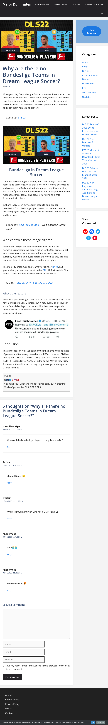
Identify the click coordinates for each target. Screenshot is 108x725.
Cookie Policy (12, 699)
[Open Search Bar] (101, 13)
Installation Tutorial (94, 4)
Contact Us (10, 713)
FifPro (55, 266)
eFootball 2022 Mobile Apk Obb (35, 283)
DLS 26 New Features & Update (88, 142)
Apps (85, 62)
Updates (86, 96)
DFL (44, 270)
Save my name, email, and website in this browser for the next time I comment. (38, 667)
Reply (9, 447)
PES (84, 87)
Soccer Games (60, 4)
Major (7, 376)
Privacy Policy (12, 704)
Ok (93, 722)
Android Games (42, 4)
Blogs (85, 66)
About (8, 695)
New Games (88, 83)
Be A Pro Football (29, 225)
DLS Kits (76, 4)
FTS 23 (22, 117)
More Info (100, 722)
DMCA (8, 708)
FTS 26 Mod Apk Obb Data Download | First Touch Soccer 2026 (91, 157)
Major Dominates (17, 4)
